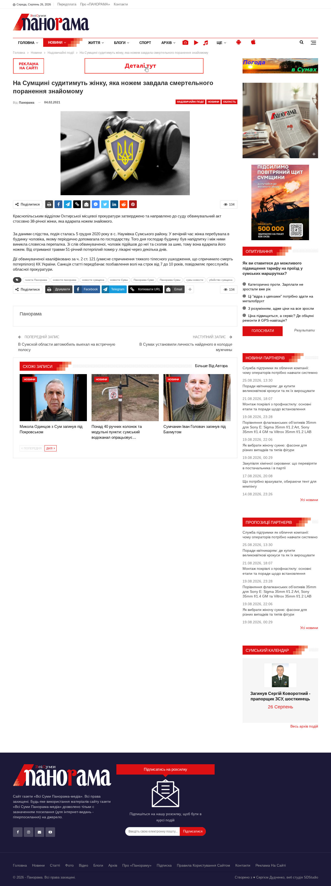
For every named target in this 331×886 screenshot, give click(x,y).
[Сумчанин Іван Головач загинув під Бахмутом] (197, 397)
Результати (304, 330)
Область (229, 101)
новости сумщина (93, 279)
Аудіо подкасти (206, 42)
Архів (166, 43)
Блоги (119, 43)
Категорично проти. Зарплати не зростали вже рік (273, 286)
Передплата (66, 4)
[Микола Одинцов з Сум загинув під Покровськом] (53, 397)
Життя (94, 43)
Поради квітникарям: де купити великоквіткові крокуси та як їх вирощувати (279, 388)
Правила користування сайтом (203, 865)
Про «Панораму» (137, 865)
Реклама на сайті (270, 865)
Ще (219, 43)
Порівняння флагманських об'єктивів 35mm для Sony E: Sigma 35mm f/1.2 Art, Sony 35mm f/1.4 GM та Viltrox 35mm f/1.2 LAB (279, 427)
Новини (55, 42)
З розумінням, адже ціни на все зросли (280, 308)
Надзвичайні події (190, 101)
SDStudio (311, 877)
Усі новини (309, 500)
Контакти (121, 4)
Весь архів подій (304, 726)
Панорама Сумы (170, 279)
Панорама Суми (144, 279)
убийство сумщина (220, 279)
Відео (83, 865)
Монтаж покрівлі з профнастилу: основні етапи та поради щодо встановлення (277, 406)
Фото (69, 865)
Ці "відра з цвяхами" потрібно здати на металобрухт (278, 298)
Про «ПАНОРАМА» (95, 4)
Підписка (164, 865)
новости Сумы (119, 279)
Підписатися (192, 831)
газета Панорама (36, 279)
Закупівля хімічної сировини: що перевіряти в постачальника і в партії (280, 465)
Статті (55, 865)
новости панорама (64, 279)
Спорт (145, 43)
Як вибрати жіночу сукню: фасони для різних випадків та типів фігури (275, 447)
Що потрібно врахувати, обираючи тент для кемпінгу (280, 483)
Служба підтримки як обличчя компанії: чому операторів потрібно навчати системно (280, 370)
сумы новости (194, 279)
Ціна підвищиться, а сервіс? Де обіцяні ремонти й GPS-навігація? (278, 318)
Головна (26, 43)
